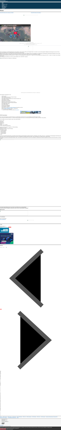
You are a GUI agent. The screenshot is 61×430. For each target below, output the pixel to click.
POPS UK (24, 416)
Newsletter (3, 8)
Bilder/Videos (4, 6)
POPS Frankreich (28, 416)
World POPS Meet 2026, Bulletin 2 (36, 12)
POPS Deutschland (2, 0)
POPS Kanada (43, 416)
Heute (1, 309)
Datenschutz (1, 425)
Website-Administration (5, 421)
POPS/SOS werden (4, 4)
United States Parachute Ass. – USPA (13, 417)
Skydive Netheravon (7, 108)
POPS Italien (14, 416)
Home (3, 2)
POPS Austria (10, 416)
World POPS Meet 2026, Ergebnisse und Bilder (6, 12)
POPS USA (38, 416)
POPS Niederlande (19, 416)
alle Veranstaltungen (3, 219)
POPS (1, 416)
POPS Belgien (34, 416)
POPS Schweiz (4, 416)
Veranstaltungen (4, 7)
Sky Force (17, 109)
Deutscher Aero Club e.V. (3, 417)
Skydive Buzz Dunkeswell (12, 107)
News (2, 3)
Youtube (3, 423)
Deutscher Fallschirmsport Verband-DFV (51, 416)
